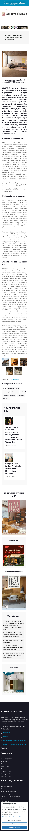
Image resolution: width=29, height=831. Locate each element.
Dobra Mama (5, 761)
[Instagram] (6, 9)
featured (23, 392)
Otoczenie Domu (6, 769)
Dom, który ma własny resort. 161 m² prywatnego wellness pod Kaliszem (13, 655)
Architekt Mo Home (13, 388)
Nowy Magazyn (5, 766)
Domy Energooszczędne (8, 764)
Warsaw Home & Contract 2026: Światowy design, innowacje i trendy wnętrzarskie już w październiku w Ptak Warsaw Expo (13, 434)
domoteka (15, 392)
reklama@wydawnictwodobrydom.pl (14, 744)
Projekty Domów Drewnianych (10, 774)
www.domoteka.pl (13, 379)
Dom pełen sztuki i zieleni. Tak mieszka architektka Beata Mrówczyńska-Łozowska (13, 468)
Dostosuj (14, 824)
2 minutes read (11, 445)
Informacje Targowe (7, 794)
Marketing (21, 395)
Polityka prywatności (7, 816)
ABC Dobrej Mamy (6, 759)
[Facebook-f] (3, 9)
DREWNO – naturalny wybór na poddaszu (13, 641)
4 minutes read (11, 476)
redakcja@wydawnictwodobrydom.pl (14, 740)
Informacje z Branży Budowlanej (10, 796)
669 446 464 (7, 736)
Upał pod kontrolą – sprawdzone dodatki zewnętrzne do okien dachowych (13, 647)
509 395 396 (7, 733)
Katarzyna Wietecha (9, 395)
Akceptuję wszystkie (14, 827)
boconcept (6, 392)
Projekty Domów (6, 771)
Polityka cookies (17, 816)
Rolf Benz (6, 398)
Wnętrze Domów (6, 776)
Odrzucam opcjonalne (14, 820)
